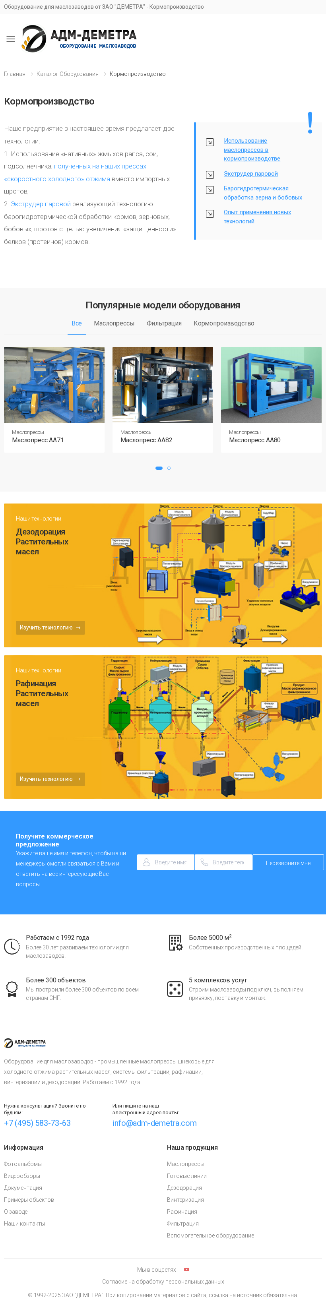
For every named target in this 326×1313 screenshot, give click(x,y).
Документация (23, 1188)
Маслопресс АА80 (255, 440)
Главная (14, 74)
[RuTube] (186, 1269)
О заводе (15, 1211)
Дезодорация (184, 1188)
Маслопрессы (28, 432)
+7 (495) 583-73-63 (37, 1123)
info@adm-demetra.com (154, 1123)
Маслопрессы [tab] (114, 323)
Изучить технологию (47, 627)
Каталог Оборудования (68, 74)
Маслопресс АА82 (146, 440)
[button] (159, 468)
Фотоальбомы (23, 1164)
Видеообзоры (22, 1176)
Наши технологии (38, 518)
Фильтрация (183, 1223)
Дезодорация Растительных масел (42, 541)
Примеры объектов (29, 1200)
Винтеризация (185, 1200)
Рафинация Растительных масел (42, 693)
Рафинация (182, 1211)
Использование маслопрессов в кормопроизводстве (252, 149)
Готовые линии (187, 1176)
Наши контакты (24, 1223)
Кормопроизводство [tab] (224, 323)
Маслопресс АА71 (38, 440)
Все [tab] (77, 323)
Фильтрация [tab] (164, 323)
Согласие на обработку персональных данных (163, 1281)
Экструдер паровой (41, 204)
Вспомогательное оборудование (210, 1235)
